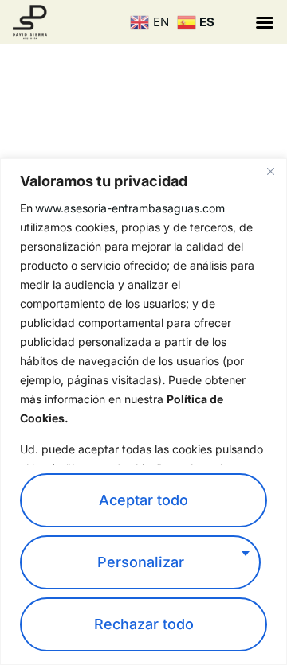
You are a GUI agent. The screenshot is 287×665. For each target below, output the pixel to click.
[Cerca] (270, 171)
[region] (143, 411)
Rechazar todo (144, 624)
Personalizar (140, 562)
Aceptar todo (143, 500)
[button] (264, 22)
